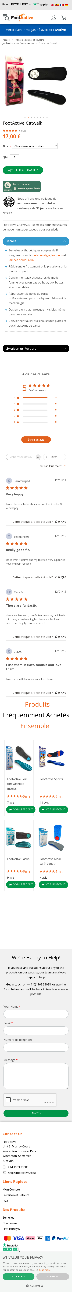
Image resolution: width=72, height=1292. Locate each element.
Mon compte (53, 18)
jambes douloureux (21, 260)
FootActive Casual (18, 859)
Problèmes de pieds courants (30, 39)
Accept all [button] (18, 1276)
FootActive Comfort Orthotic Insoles (17, 783)
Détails (10, 241)
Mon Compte (11, 1189)
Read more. (45, 1269)
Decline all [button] (53, 1276)
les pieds (57, 255)
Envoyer (36, 1113)
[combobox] (52, 466)
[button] (25, 117)
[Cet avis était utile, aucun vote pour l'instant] (56, 522)
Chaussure (10, 1223)
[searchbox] (20, 457)
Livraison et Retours (20, 348)
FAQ (5, 1201)
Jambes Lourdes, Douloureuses (18, 43)
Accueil (6, 39)
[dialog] (36, 1272)
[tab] (36, 241)
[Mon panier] (64, 17)
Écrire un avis (36, 439)
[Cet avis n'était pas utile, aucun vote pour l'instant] (62, 522)
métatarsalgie (41, 255)
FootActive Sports (51, 779)
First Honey (10, 1229)
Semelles (8, 1217)
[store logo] (22, 17)
